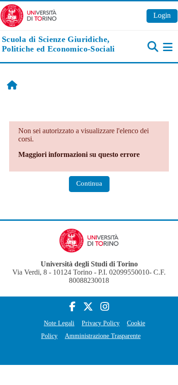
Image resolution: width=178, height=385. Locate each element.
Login (162, 15)
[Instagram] (105, 306)
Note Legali (59, 323)
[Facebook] (72, 306)
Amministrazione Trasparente (103, 335)
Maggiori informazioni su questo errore (79, 154)
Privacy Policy (101, 323)
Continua (89, 183)
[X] (88, 306)
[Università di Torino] (28, 15)
